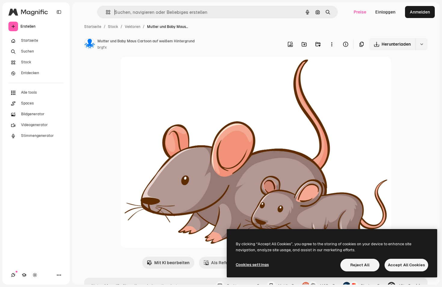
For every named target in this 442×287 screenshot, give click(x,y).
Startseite (92, 26)
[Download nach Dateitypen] (422, 44)
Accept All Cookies (406, 264)
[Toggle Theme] (35, 275)
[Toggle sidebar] (59, 12)
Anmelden (420, 12)
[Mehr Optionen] (332, 44)
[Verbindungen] (13, 275)
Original (159, 68)
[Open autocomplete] (105, 12)
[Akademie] (24, 275)
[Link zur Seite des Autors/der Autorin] (89, 44)
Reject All (360, 264)
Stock (113, 26)
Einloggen (385, 12)
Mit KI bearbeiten (171, 262)
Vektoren (132, 26)
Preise (360, 12)
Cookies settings (252, 264)
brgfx (102, 47)
